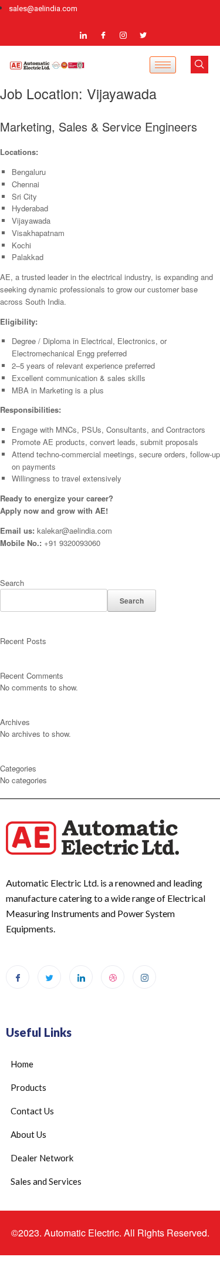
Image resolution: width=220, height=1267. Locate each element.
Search (12, 582)
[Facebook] (103, 34)
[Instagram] (123, 34)
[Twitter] (143, 34)
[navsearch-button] (199, 64)
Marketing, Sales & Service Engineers (98, 126)
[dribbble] (112, 977)
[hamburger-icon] (163, 64)
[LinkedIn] (83, 34)
